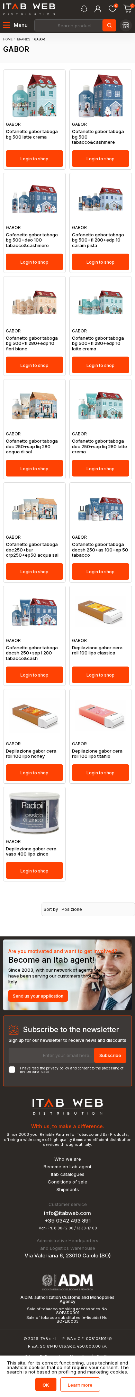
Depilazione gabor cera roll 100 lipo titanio (97, 753)
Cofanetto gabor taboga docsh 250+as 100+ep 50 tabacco (100, 550)
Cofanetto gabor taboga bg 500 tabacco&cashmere (98, 137)
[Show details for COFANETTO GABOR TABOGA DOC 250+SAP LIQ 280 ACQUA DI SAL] (34, 405)
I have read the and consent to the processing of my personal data (72, 1069)
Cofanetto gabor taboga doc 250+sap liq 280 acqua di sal (32, 446)
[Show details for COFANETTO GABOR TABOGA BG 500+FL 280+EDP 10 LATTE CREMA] (100, 302)
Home (8, 39)
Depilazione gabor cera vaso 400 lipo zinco (31, 851)
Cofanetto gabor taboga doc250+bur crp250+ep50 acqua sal (32, 550)
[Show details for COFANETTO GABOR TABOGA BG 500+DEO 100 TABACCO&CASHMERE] (34, 199)
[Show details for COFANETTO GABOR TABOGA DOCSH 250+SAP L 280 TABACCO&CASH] (34, 612)
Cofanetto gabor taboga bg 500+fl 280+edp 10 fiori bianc (32, 343)
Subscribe (110, 1055)
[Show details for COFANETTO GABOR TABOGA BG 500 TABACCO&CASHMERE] (100, 96)
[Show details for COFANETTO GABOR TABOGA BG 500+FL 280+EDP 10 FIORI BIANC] (34, 302)
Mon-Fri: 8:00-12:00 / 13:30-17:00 (67, 1228)
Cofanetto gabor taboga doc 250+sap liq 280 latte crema (99, 446)
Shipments (67, 1189)
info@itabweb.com (67, 1213)
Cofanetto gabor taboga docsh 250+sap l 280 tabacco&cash (32, 653)
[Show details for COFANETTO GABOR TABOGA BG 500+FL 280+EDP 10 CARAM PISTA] (100, 199)
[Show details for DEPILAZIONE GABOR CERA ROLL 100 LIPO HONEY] (34, 715)
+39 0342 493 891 (68, 1220)
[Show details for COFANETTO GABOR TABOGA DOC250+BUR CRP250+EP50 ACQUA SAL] (34, 509)
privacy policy (57, 1068)
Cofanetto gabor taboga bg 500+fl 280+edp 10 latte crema (98, 343)
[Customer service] (84, 9)
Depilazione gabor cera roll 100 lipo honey (31, 753)
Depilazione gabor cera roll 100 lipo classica (97, 650)
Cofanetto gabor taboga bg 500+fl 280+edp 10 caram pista (98, 240)
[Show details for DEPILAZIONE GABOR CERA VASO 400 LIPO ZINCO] (34, 813)
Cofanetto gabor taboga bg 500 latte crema (32, 134)
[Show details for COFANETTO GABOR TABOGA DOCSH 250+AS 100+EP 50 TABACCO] (100, 509)
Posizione (72, 909)
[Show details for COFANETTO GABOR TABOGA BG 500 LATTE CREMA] (34, 96)
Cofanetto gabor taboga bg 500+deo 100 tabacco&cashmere (32, 240)
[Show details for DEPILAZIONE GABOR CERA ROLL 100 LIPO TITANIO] (100, 715)
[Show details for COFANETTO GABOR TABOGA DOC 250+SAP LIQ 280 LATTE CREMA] (100, 405)
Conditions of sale (67, 1182)
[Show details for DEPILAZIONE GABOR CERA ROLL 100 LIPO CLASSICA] (100, 612)
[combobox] (74, 25)
